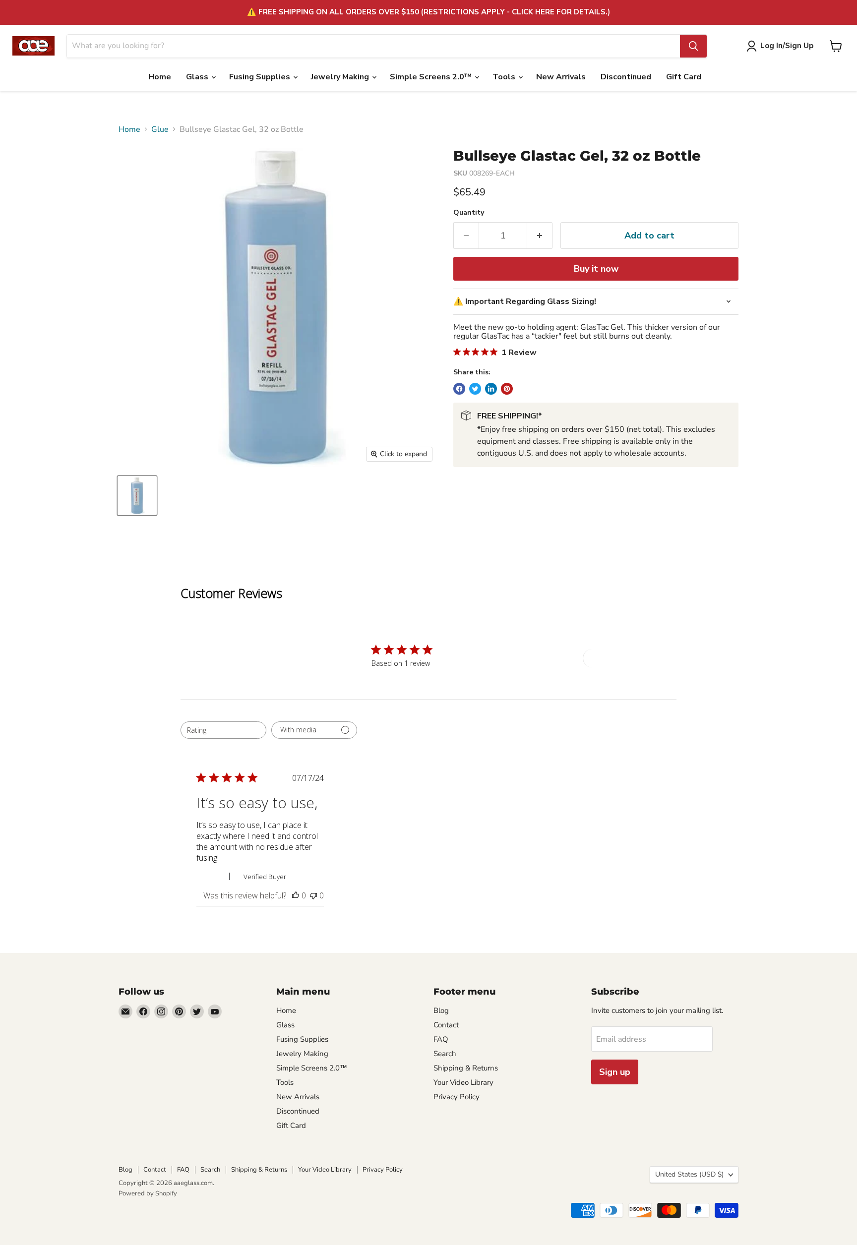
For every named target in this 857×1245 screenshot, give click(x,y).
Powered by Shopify (148, 1193)
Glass (198, 76)
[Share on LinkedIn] (491, 389)
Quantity (468, 213)
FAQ (440, 1039)
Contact (446, 1025)
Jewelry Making (341, 76)
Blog (441, 1010)
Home (159, 76)
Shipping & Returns (465, 1068)
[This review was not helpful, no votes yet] (313, 895)
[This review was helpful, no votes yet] (295, 895)
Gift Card (683, 76)
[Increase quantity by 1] (539, 235)
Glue (160, 129)
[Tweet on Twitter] (475, 389)
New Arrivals (561, 76)
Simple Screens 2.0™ (432, 76)
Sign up (614, 1072)
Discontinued (626, 76)
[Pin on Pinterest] (507, 389)
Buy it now (596, 269)
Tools (504, 76)
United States (689, 1174)
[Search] (693, 46)
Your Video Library (463, 1082)
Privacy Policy (456, 1097)
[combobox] (223, 730)
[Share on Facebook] (459, 389)
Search (444, 1054)
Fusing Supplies (260, 76)
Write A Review (619, 657)
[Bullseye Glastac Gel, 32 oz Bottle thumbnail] (137, 495)
